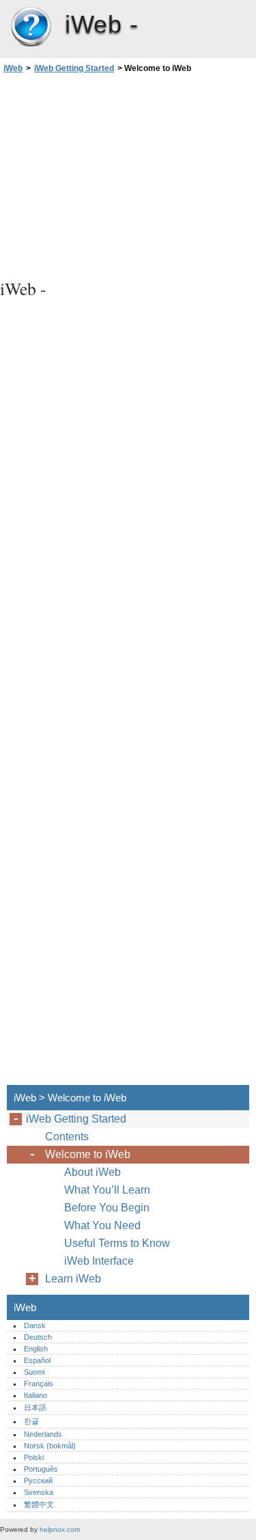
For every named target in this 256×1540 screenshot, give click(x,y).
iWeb (30, 27)
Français (38, 1383)
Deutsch (38, 1337)
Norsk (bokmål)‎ (50, 1446)
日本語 (35, 1407)
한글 (31, 1421)
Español (37, 1360)
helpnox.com (60, 1529)
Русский (38, 1480)
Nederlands (43, 1434)
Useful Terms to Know (117, 1243)
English (36, 1349)
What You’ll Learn (107, 1190)
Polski (34, 1457)
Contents (67, 1136)
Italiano (35, 1395)
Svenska (38, 1492)
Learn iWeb (73, 1278)
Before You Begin (107, 1207)
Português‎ (41, 1469)
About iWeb (92, 1172)
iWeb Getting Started (74, 68)
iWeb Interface (99, 1261)
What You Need (102, 1225)
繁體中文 (39, 1504)
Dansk (35, 1325)
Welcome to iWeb (87, 1154)
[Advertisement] (128, 174)
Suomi (34, 1372)
